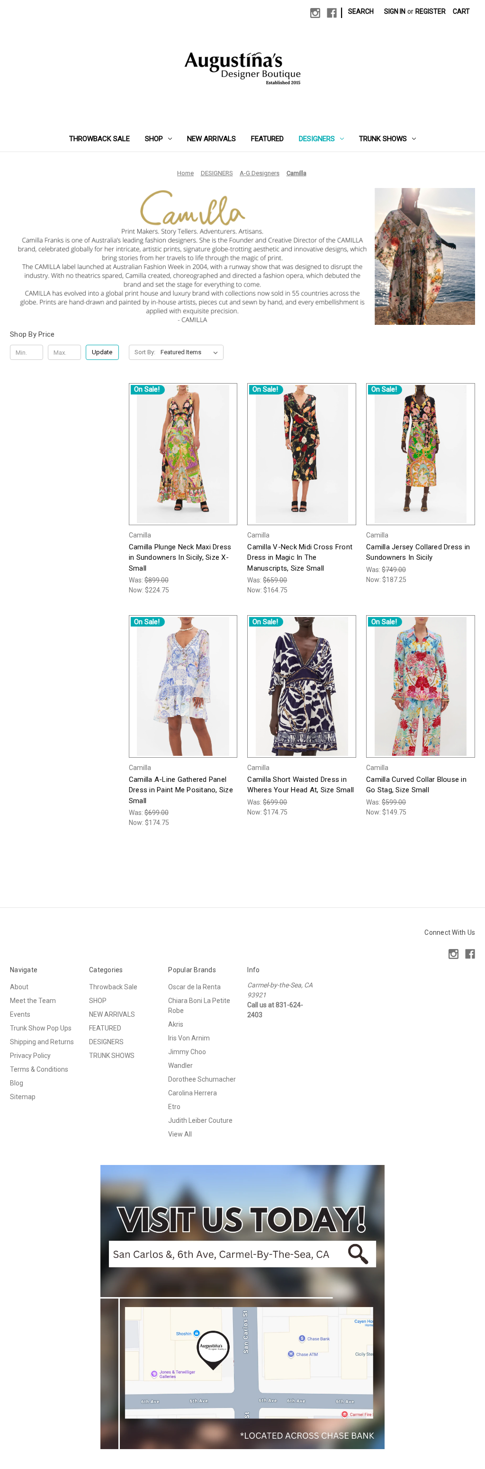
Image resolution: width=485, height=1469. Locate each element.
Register (430, 11)
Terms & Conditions (39, 1069)
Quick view (175, 445)
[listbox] (191, 352)
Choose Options (183, 462)
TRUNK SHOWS (383, 138)
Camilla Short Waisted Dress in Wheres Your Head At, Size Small (300, 785)
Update (102, 352)
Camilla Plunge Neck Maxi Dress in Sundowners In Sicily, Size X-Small (180, 558)
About (19, 987)
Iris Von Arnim (189, 1038)
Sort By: (145, 352)
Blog (16, 1083)
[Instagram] (315, 13)
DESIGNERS (317, 138)
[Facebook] (332, 13)
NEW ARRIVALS (211, 138)
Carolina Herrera (192, 1093)
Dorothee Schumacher (202, 1079)
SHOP (154, 138)
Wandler (180, 1065)
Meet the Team (33, 1000)
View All (180, 1134)
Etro (174, 1107)
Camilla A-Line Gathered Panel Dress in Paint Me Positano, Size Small (181, 790)
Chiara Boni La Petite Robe (199, 1005)
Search (361, 11)
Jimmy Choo (187, 1052)
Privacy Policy (30, 1055)
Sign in (394, 11)
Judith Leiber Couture (200, 1120)
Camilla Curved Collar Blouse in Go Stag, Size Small (416, 785)
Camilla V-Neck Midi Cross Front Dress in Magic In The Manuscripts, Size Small (299, 558)
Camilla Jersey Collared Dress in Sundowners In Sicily (418, 552)
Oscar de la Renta (194, 987)
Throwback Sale (99, 138)
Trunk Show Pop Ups (41, 1028)
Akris (175, 1024)
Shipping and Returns (42, 1042)
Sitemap (23, 1097)
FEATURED (267, 138)
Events (20, 1014)
